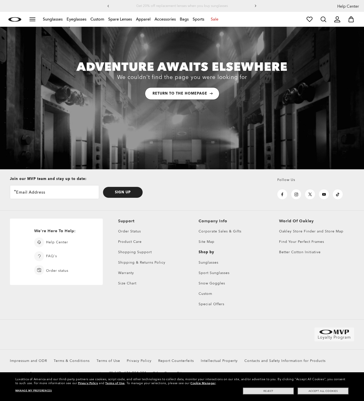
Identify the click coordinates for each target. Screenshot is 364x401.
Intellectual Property (219, 360)
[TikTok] (338, 194)
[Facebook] (282, 194)
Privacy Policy (139, 360)
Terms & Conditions (72, 360)
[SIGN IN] (337, 19)
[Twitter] (310, 194)
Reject (268, 391)
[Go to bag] (351, 19)
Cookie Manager (202, 383)
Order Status (129, 231)
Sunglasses (208, 262)
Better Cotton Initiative (300, 252)
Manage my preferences (33, 390)
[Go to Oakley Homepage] (15, 19)
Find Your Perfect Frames (301, 241)
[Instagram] (296, 194)
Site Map (206, 241)
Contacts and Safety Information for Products (285, 360)
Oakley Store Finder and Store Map (311, 231)
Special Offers (211, 304)
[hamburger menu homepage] (32, 19)
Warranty (126, 273)
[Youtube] (324, 194)
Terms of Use (108, 360)
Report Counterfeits (176, 360)
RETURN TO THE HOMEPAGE (180, 93)
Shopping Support (135, 252)
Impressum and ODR (28, 360)
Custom (205, 293)
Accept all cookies (323, 391)
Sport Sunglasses (214, 273)
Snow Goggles (212, 283)
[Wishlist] (309, 19)
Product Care (130, 241)
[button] (108, 5)
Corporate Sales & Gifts (220, 231)
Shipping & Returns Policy (141, 262)
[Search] (323, 19)
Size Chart (127, 283)
